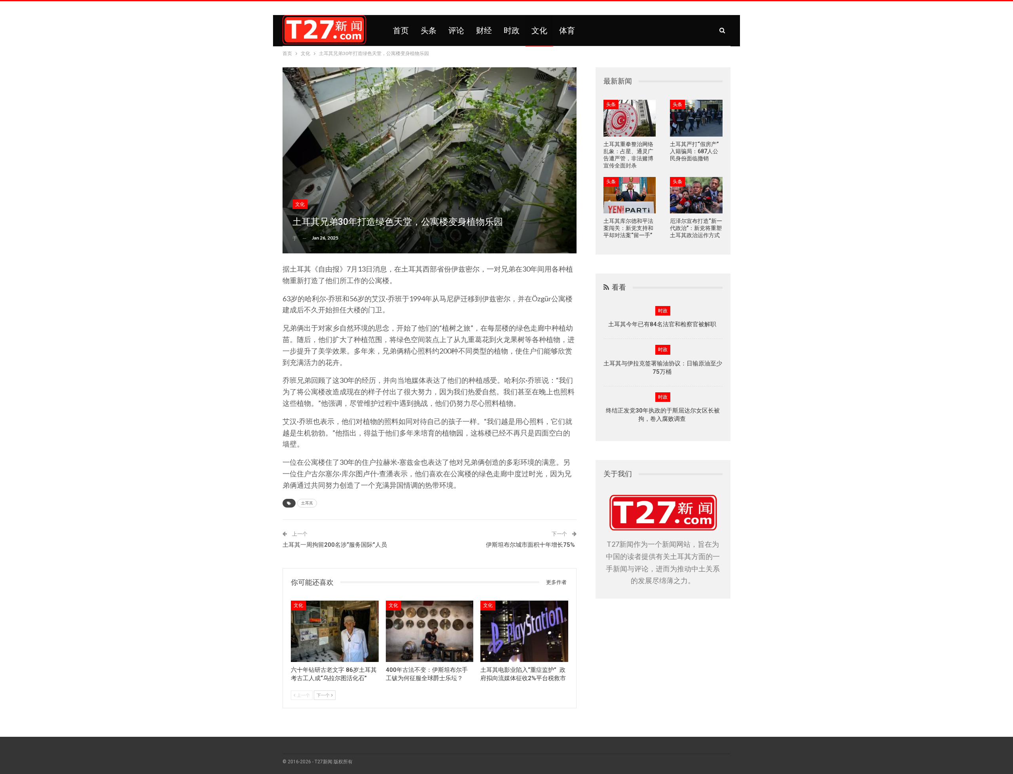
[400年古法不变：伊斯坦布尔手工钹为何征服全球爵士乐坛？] (430, 631)
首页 (401, 30)
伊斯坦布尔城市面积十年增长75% (530, 544)
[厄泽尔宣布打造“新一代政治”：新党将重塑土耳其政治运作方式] (696, 195)
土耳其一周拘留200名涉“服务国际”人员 (335, 544)
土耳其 (307, 503)
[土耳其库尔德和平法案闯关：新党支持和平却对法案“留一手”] (629, 195)
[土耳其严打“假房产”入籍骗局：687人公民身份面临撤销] (696, 118)
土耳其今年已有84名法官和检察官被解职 (663, 324)
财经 (484, 30)
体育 (567, 30)
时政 (512, 30)
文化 (539, 30)
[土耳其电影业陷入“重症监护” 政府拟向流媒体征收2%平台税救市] (524, 631)
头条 (428, 30)
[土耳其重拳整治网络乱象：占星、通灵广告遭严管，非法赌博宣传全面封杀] (629, 118)
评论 (456, 30)
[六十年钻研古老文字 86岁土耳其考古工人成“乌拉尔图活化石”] (335, 631)
